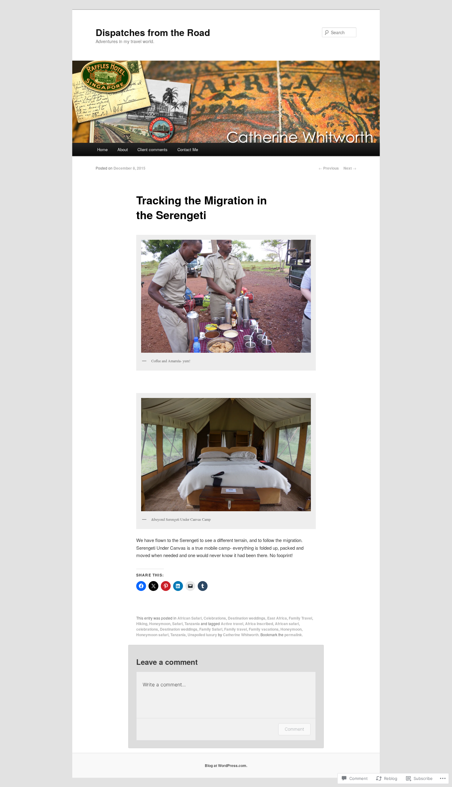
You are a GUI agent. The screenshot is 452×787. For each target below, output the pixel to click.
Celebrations (215, 618)
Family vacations (264, 629)
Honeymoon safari (152, 634)
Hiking (141, 623)
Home (102, 149)
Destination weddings (246, 618)
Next (349, 168)
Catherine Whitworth (241, 634)
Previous (329, 168)
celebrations (147, 629)
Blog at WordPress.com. (226, 765)
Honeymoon (159, 623)
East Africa (277, 618)
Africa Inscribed (259, 623)
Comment (294, 729)
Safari (177, 623)
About (122, 149)
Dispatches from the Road (153, 32)
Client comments (152, 149)
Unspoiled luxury (202, 634)
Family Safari (210, 629)
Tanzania (192, 623)
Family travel (235, 629)
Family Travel (300, 618)
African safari (287, 623)
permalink (293, 634)
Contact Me (187, 149)
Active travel (232, 623)
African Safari (189, 618)
